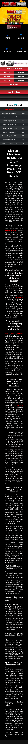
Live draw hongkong (14, 333)
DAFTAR (14, 27)
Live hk (8, 181)
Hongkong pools (10, 230)
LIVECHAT (7, 52)
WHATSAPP (21, 52)
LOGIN (21, 38)
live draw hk (19, 297)
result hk (20, 405)
